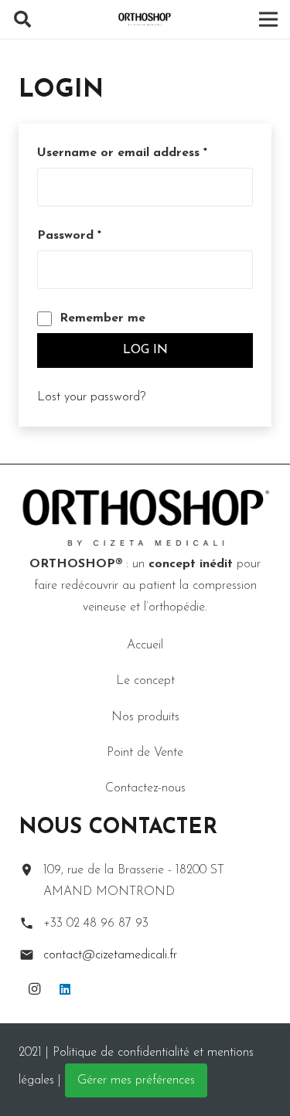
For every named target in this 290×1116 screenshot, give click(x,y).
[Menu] (268, 19)
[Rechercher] (22, 19)
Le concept (145, 681)
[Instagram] (34, 989)
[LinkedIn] (64, 989)
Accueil (145, 645)
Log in (145, 350)
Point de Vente (145, 753)
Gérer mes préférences (136, 1080)
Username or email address (122, 153)
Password (69, 236)
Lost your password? (91, 397)
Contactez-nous (145, 788)
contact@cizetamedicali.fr (110, 955)
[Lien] (145, 19)
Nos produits (145, 717)
